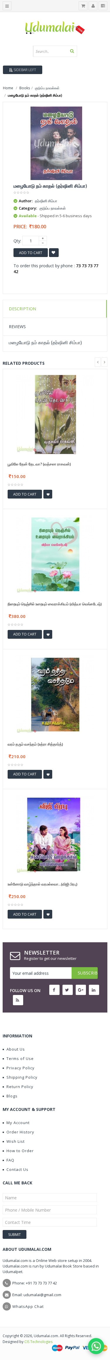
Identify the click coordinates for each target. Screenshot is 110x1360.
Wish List (15, 1141)
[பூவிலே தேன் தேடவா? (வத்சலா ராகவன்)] (55, 414)
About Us (15, 1049)
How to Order (20, 1150)
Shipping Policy (22, 1077)
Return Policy (19, 1086)
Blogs (12, 1096)
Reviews (17, 326)
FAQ (10, 1160)
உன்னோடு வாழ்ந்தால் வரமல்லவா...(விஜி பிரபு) (42, 884)
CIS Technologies (38, 1341)
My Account (18, 1122)
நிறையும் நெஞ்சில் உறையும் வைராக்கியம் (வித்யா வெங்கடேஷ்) (54, 604)
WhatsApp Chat (28, 1306)
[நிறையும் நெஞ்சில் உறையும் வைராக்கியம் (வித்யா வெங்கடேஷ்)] (55, 554)
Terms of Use (20, 1058)
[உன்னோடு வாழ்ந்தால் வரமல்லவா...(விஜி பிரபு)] (55, 834)
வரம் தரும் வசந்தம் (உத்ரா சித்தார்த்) (35, 744)
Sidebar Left (24, 69)
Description (22, 308)
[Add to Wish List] (47, 494)
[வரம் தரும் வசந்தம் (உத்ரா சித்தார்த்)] (55, 694)
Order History (20, 1132)
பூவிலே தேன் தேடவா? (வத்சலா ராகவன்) (39, 464)
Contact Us (17, 1169)
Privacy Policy (20, 1067)
